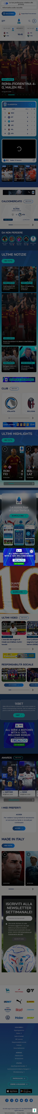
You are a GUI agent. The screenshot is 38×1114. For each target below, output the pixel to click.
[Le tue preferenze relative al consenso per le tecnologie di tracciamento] (34, 1110)
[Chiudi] (31, 551)
